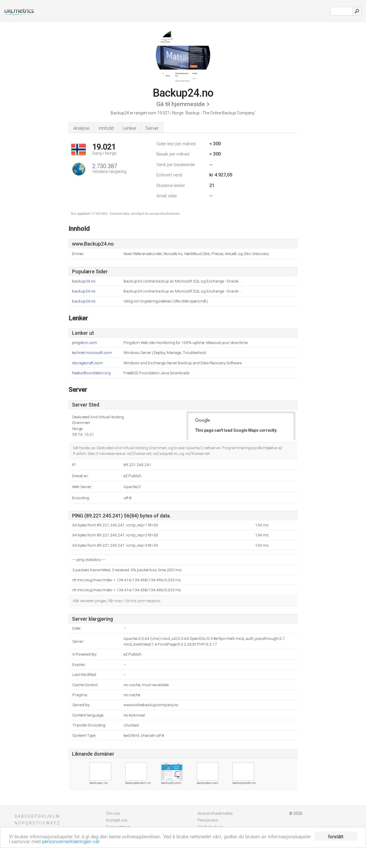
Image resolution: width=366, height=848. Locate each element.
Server (152, 128)
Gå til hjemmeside (180, 104)
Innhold (106, 128)
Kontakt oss (117, 820)
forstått (335, 836)
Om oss (113, 813)
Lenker (129, 128)
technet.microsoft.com (92, 353)
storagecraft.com (87, 363)
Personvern (208, 820)
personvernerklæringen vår (71, 841)
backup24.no (84, 281)
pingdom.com (84, 343)
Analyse (81, 128)
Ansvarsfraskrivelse (215, 813)
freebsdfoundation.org (91, 373)
